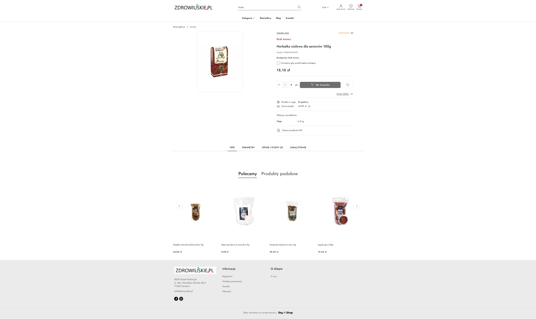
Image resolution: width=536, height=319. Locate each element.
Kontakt (225, 286)
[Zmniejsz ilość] (279, 85)
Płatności (226, 291)
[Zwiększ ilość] (291, 85)
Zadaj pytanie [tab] (298, 147)
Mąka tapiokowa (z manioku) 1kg (187, 244)
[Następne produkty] (356, 206)
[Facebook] (176, 299)
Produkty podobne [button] (279, 173)
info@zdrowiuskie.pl (183, 291)
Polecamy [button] (247, 173)
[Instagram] (181, 299)
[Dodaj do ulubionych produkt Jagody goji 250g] (311, 184)
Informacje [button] (228, 269)
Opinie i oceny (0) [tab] (272, 147)
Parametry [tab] (248, 147)
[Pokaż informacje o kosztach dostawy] (309, 106)
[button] (248, 18)
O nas (274, 276)
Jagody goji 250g (277, 244)
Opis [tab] (232, 147)
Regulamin (227, 276)
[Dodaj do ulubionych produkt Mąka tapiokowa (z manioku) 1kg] (215, 184)
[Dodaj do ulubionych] (347, 85)
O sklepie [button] (277, 269)
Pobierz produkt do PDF (292, 130)
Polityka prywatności (232, 281)
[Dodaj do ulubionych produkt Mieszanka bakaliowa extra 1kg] (263, 184)
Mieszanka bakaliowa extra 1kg (234, 244)
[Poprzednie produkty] (179, 206)
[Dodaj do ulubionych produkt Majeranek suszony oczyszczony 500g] (360, 184)
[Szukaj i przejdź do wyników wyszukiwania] (299, 7)
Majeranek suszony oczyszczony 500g (334, 244)
